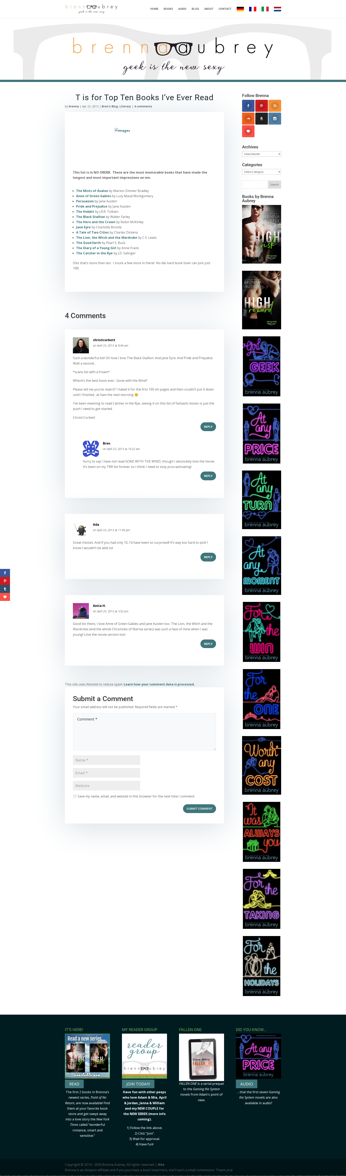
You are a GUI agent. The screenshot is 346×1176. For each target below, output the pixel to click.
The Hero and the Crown (95, 222)
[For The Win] (261, 660)
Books (168, 8)
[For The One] (261, 728)
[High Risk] (261, 262)
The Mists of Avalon (92, 191)
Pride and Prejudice (91, 206)
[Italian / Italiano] (265, 12)
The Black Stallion (90, 217)
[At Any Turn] (261, 528)
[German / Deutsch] (240, 12)
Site (161, 1164)
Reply (208, 427)
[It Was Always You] (261, 860)
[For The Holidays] (261, 995)
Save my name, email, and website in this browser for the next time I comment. (136, 796)
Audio (182, 8)
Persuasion (85, 201)
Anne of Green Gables (93, 196)
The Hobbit (85, 211)
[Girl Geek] (261, 395)
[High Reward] (261, 328)
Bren (106, 443)
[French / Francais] (252, 12)
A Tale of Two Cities (92, 232)
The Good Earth (88, 243)
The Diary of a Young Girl (96, 248)
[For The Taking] (261, 927)
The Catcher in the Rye (94, 253)
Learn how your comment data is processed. (159, 684)
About (208, 8)
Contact (225, 8)
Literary (125, 106)
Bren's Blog (110, 106)
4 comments (143, 106)
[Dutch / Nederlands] (277, 12)
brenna (74, 106)
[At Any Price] (261, 462)
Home (154, 8)
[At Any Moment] (261, 593)
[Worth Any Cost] (261, 793)
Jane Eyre (83, 227)
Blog (195, 8)
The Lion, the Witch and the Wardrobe (106, 237)
